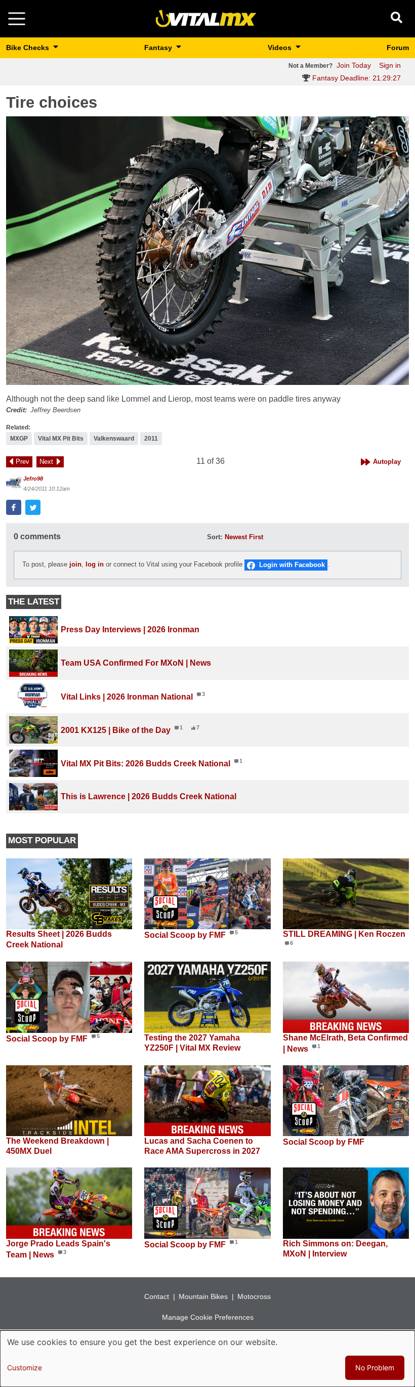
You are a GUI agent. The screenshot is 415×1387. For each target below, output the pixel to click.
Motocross (254, 1296)
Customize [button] (24, 1367)
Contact (156, 1296)
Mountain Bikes (203, 1296)
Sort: (214, 537)
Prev (22, 461)
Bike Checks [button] (28, 48)
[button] (207, 250)
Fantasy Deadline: (355, 78)
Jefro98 (33, 478)
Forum (398, 48)
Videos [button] (281, 48)
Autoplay (387, 461)
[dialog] (207, 1358)
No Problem (374, 1367)
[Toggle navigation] (16, 18)
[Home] (206, 18)
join (75, 565)
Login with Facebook (292, 565)
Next (46, 461)
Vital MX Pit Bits (61, 438)
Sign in (390, 65)
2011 (151, 438)
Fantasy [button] (159, 48)
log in (95, 565)
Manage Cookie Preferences (208, 1317)
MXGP (19, 438)
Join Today (354, 65)
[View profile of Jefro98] (13, 483)
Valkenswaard (114, 438)
